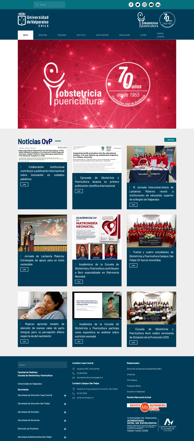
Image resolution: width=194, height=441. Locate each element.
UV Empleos (132, 380)
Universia (131, 374)
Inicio (25, 35)
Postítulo (81, 35)
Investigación (102, 35)
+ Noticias (170, 140)
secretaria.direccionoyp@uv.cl (90, 377)
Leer (24, 184)
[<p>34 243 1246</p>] (73, 393)
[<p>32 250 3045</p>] (73, 373)
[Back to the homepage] (33, 20)
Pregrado (62, 35)
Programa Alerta (134, 386)
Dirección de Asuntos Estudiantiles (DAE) (144, 369)
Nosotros (43, 35)
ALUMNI (143, 35)
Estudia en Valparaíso (136, 391)
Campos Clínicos (160, 35)
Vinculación (124, 35)
